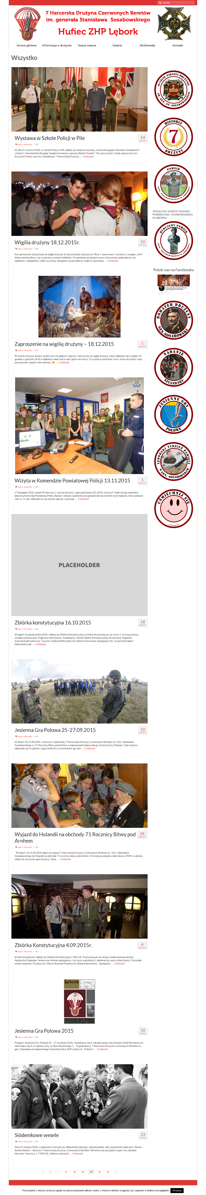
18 (74, 1172)
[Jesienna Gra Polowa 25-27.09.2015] (79, 691)
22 (108, 1172)
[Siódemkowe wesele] (79, 1096)
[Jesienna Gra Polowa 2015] (79, 1001)
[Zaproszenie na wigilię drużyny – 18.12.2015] (79, 306)
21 (99, 1172)
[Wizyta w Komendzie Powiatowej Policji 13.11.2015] (79, 425)
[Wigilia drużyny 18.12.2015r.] (79, 203)
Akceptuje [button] (177, 1190)
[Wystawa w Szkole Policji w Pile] (79, 99)
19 (83, 1172)
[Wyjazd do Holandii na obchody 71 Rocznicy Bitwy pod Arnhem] (79, 795)
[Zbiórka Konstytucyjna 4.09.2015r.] (79, 906)
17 (66, 1172)
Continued (88, 156)
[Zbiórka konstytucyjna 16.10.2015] (79, 564)
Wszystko (28, 144)
